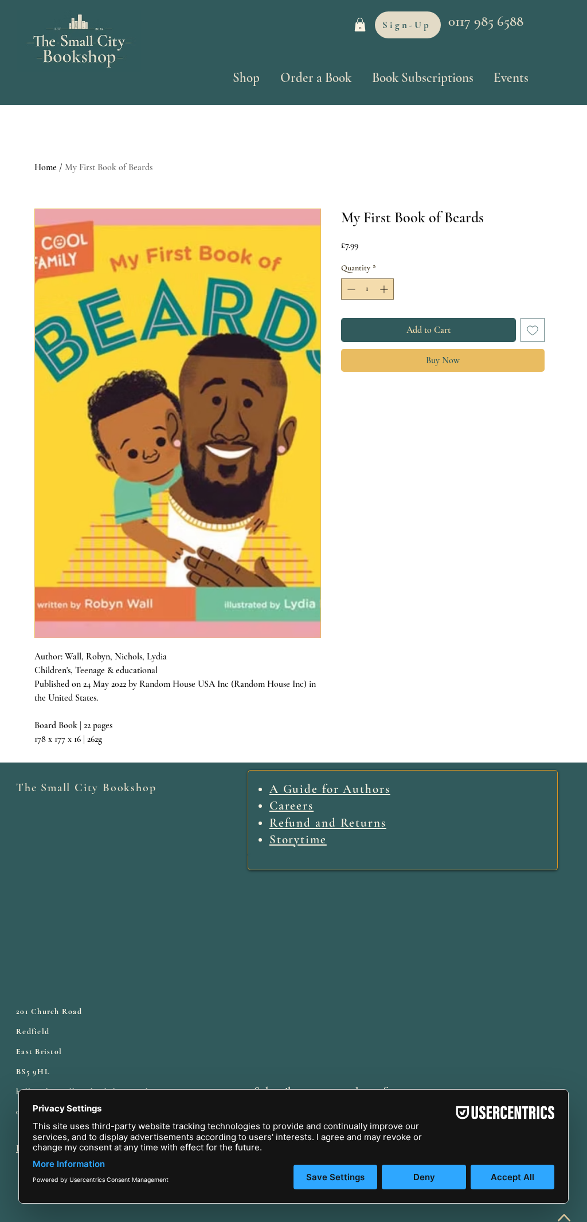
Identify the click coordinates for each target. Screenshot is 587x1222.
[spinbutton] (367, 289)
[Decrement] (350, 289)
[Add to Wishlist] (533, 330)
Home (45, 167)
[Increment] (385, 289)
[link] (360, 25)
